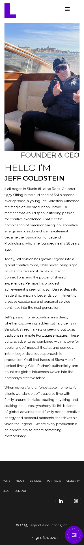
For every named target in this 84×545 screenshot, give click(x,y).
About (20, 480)
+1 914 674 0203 (45, 538)
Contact (20, 491)
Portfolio (54, 480)
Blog (6, 491)
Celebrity (73, 480)
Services (35, 480)
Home (6, 480)
